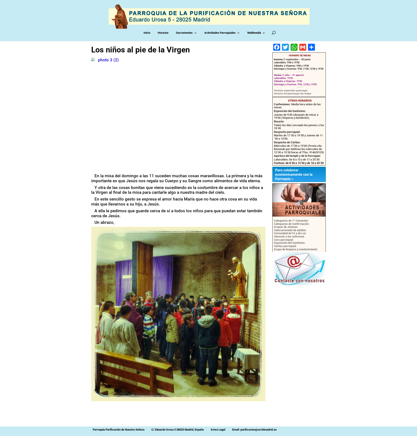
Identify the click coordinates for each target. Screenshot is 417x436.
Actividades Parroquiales (221, 32)
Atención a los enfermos (289, 236)
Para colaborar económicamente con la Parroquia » (294, 174)
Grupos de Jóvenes (286, 227)
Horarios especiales (285, 90)
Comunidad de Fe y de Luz (290, 233)
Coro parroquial (283, 239)
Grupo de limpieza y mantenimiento (295, 249)
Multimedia (255, 32)
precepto (303, 90)
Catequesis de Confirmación (291, 224)
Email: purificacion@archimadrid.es (254, 429)
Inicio (147, 32)
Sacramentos (185, 32)
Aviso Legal (218, 429)
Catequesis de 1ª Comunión (291, 220)
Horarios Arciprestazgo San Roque (292, 93)
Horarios (164, 32)
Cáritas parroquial (285, 246)
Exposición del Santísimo (289, 242)
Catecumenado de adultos (290, 230)
